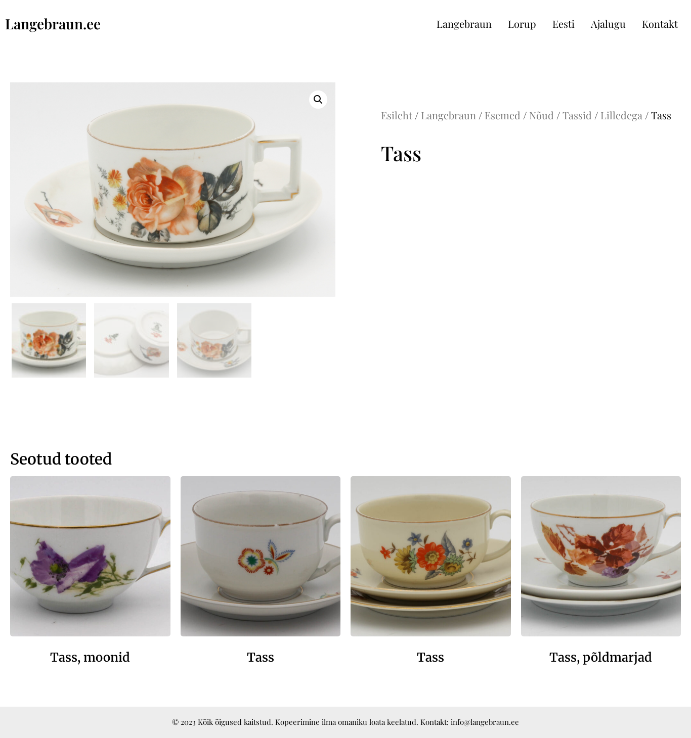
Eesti (563, 23)
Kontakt (660, 23)
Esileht (396, 115)
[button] (318, 99)
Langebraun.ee (53, 23)
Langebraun (464, 23)
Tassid (577, 115)
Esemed (503, 115)
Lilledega (621, 115)
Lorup (522, 23)
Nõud (541, 115)
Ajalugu (608, 23)
